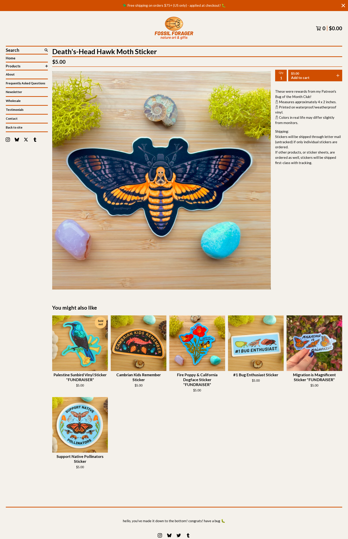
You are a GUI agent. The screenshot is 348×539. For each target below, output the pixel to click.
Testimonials (15, 110)
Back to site (14, 127)
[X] (26, 139)
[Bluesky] (17, 139)
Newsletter (14, 92)
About (10, 74)
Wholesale (13, 101)
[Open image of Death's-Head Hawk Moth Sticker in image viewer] (161, 180)
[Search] (46, 50)
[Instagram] (8, 139)
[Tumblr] (35, 139)
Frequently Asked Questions (25, 83)
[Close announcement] (343, 6)
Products (13, 66)
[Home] (174, 28)
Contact (12, 118)
